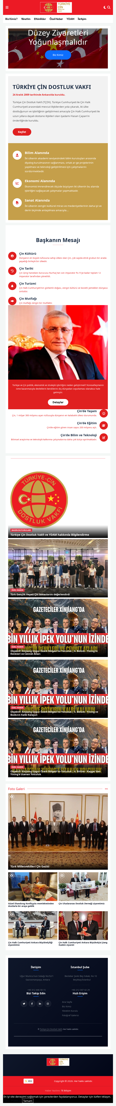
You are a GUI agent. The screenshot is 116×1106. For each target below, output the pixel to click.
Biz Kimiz (58, 55)
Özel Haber (56, 19)
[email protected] (36, 984)
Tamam (27, 1101)
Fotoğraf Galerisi (70, 1015)
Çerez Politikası (13, 1101)
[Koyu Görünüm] (105, 7)
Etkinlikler (40, 19)
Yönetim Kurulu (70, 1010)
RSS (30, 1081)
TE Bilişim (66, 1090)
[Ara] (108, 7)
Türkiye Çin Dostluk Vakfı (51, 1029)
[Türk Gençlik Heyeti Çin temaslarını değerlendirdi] (58, 568)
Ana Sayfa (67, 1001)
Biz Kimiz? (11, 19)
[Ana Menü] (7, 7)
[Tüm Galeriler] (106, 789)
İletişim (82, 19)
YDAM (70, 19)
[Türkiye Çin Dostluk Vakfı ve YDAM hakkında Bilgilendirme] (40, 499)
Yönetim (26, 19)
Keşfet (22, 132)
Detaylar (58, 402)
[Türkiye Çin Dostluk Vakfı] (56, 7)
